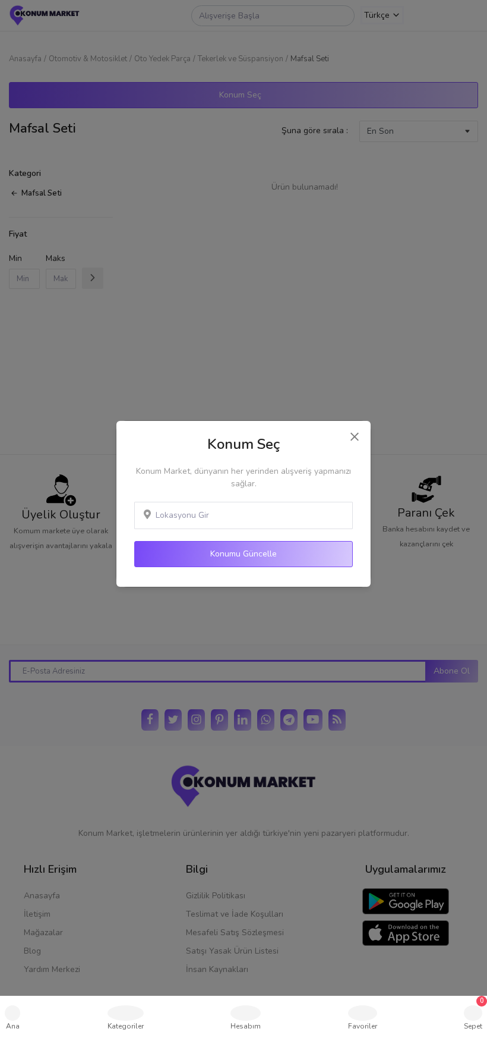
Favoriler (362, 1026)
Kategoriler (125, 1026)
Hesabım (245, 1026)
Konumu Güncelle (243, 553)
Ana (13, 1026)
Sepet (474, 1013)
